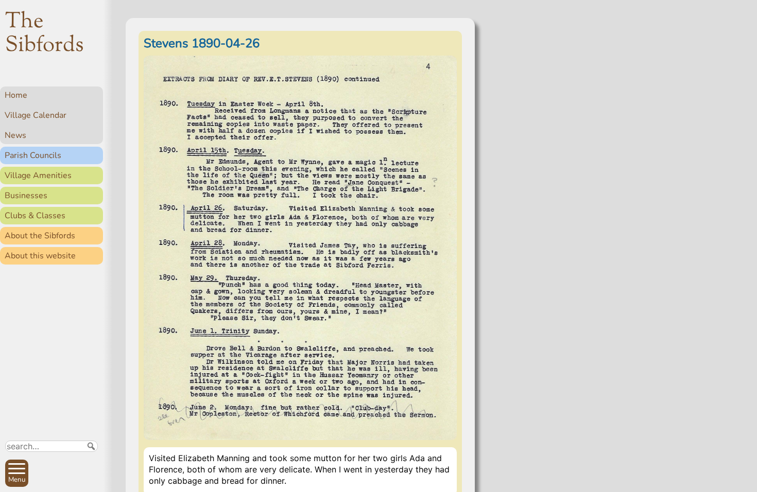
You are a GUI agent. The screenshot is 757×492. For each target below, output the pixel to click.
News (15, 135)
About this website (40, 255)
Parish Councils (33, 155)
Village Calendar (35, 115)
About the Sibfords (40, 235)
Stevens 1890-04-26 (202, 43)
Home (16, 95)
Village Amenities (38, 175)
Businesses (26, 195)
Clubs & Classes (35, 215)
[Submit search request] (91, 446)
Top (90, 480)
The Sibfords (44, 34)
